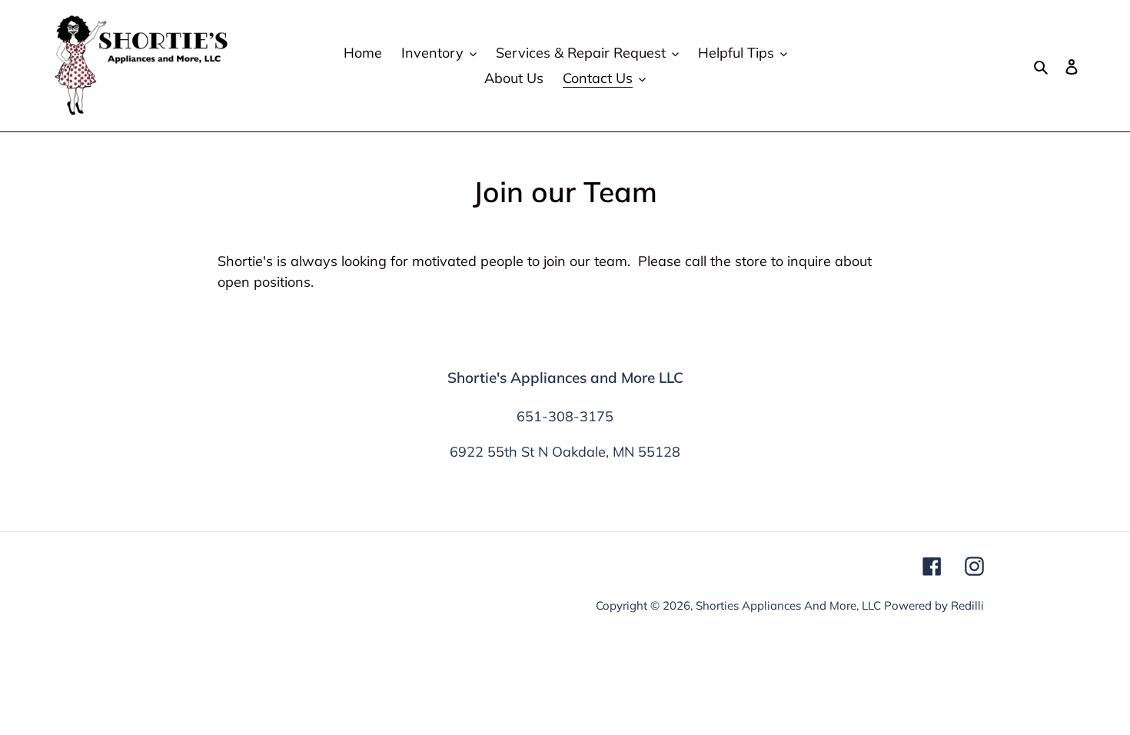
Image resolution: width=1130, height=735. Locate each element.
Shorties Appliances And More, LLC (788, 605)
